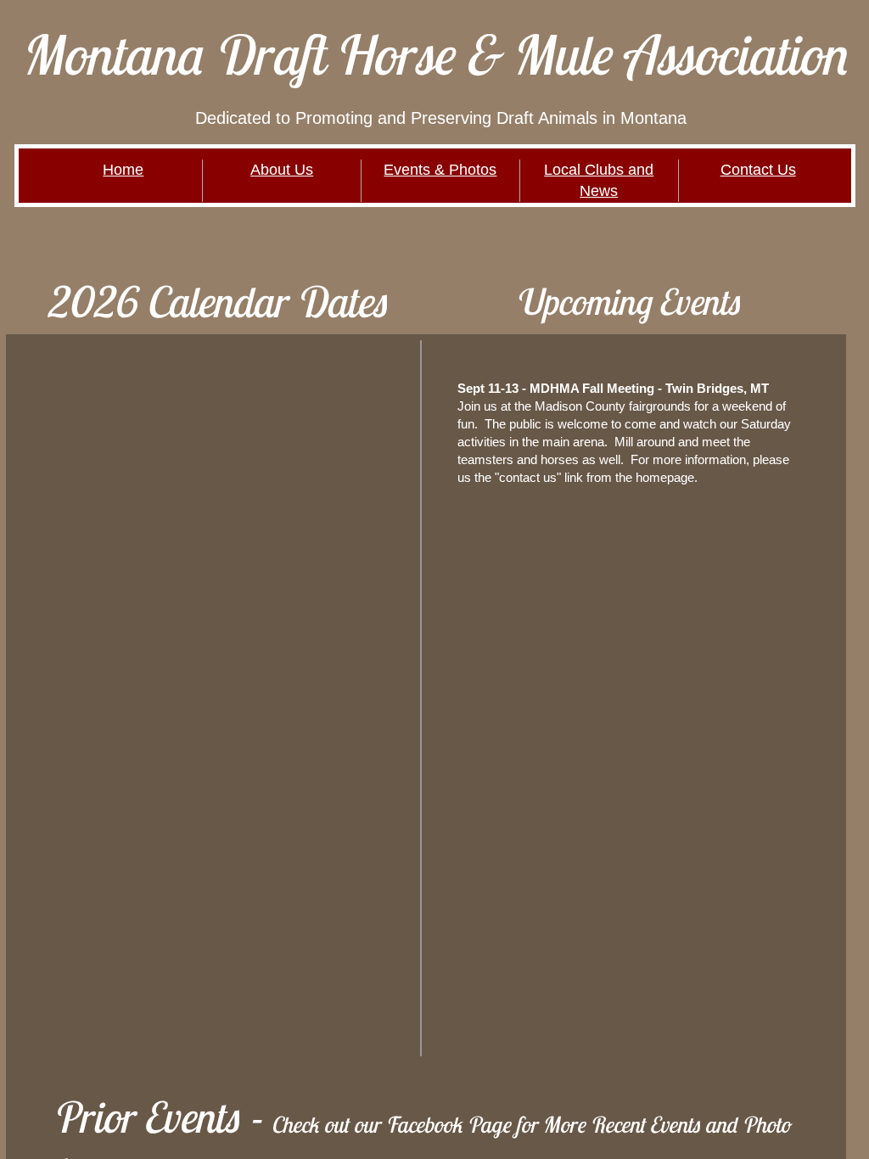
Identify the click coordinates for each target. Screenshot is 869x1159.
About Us (281, 169)
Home (123, 169)
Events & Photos (440, 169)
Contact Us (758, 169)
